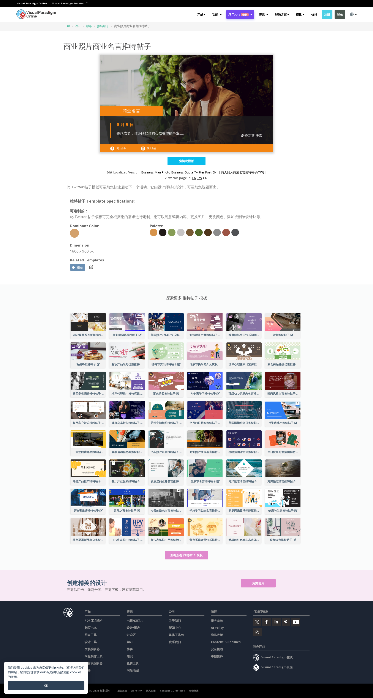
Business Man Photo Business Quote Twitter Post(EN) (179, 172)
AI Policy (217, 628)
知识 (130, 656)
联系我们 (175, 642)
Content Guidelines (226, 642)
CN (205, 178)
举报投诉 (217, 656)
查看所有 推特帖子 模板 (186, 555)
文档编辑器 (92, 649)
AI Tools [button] (237, 14)
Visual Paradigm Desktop (68, 3)
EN (194, 178)
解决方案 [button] (281, 14)
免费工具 (133, 663)
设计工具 (91, 642)
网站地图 (133, 670)
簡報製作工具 (94, 656)
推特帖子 (103, 26)
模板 (89, 26)
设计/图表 (133, 628)
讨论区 (131, 635)
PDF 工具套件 (94, 620)
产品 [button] (200, 14)
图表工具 (91, 635)
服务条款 (217, 620)
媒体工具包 (176, 635)
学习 (130, 642)
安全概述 (217, 649)
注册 (327, 14)
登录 (340, 14)
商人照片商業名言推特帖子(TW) (242, 172)
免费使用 (258, 583)
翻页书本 (91, 628)
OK (46, 685)
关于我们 (175, 620)
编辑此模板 (186, 161)
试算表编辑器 (94, 663)
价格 (314, 14)
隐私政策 (217, 635)
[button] (217, 14)
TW (199, 178)
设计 (78, 26)
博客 (130, 649)
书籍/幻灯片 (135, 620)
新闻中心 (175, 628)
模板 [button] (299, 14)
